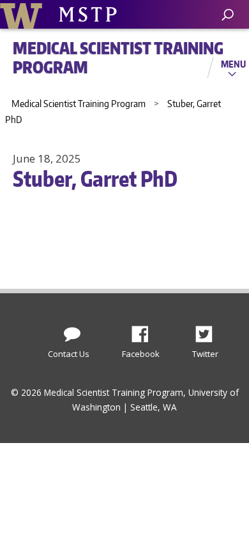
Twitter (208, 331)
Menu (233, 63)
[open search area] (228, 15)
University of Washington (23, 14)
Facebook (145, 331)
